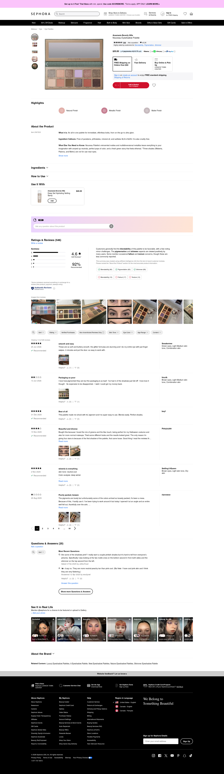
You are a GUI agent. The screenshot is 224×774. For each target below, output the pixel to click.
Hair (99, 22)
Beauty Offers (64, 730)
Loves (61, 737)
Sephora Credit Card (66, 705)
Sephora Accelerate (38, 737)
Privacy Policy (36, 757)
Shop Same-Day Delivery (68, 744)
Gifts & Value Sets (154, 22)
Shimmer (158, 45)
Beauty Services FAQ (94, 726)
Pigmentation (149, 45)
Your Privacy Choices (80, 757)
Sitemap (68, 757)
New (34, 22)
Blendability (139, 45)
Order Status (63, 712)
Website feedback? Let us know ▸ (112, 673)
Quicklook (39, 201)
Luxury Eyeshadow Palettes (58, 663)
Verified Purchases (68, 332)
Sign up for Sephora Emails (155, 736)
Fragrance (87, 22)
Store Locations (92, 733)
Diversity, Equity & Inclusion (40, 733)
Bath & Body (112, 22)
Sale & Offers (186, 22)
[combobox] (77, 14)
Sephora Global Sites (38, 730)
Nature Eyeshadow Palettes (121, 663)
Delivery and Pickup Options (97, 709)
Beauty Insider (64, 702)
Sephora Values (36, 712)
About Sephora (36, 702)
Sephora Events (36, 723)
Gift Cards (171, 22)
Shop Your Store (65, 740)
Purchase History (65, 716)
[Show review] (43, 312)
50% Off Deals (47, 22)
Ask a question (133, 42)
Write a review (37, 243)
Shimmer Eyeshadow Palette (146, 663)
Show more (63, 155)
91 (70, 528)
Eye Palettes (49, 29)
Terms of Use (47, 757)
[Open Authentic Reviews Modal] (54, 288)
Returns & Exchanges (94, 705)
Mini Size (126, 22)
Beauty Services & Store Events (70, 723)
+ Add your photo (38, 613)
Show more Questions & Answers (75, 591)
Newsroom (35, 705)
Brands (138, 22)
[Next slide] (101, 64)
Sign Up (186, 741)
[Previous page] (32, 528)
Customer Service (93, 702)
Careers (34, 709)
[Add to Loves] (154, 85)
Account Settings (65, 719)
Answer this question (69, 583)
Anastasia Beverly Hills (123, 35)
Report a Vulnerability (38, 744)
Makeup (61, 22)
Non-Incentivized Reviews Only (91, 332)
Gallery (61, 709)
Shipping (90, 712)
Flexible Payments (93, 737)
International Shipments (95, 719)
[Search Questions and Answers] (33, 552)
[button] (150, 51)
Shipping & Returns (122, 77)
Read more (63, 441)
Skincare (74, 22)
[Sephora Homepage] (40, 13)
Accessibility (91, 740)
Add (52, 201)
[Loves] (185, 14)
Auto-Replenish (64, 726)
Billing (89, 716)
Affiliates (34, 719)
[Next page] (75, 528)
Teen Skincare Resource (95, 744)
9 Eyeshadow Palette (79, 663)
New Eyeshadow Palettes (99, 663)
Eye (40, 29)
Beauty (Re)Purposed (38, 740)
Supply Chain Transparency (41, 716)
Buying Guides (92, 723)
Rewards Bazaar (65, 733)
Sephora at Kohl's (93, 730)
